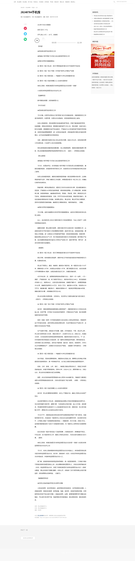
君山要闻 (19, 2)
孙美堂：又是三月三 (97, 87)
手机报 (51, 2)
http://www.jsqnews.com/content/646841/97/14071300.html (53, 517)
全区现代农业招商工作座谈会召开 (101, 23)
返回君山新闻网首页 (28, 538)
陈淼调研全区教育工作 (98, 34)
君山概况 (25, 2)
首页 (15, 2)
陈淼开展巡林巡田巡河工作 (99, 29)
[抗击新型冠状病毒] (102, 62)
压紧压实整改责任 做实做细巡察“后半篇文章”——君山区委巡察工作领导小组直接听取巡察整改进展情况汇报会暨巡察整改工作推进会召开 (103, 18)
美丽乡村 (56, 2)
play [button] (37, 40)
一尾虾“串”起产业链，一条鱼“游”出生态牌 (102, 79)
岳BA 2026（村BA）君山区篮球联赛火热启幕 (103, 26)
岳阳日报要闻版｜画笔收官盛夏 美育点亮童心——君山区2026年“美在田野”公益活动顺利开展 (103, 77)
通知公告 (62, 2)
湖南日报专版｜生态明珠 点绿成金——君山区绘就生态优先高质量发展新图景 (103, 85)
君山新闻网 (28, 7)
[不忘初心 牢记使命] (102, 49)
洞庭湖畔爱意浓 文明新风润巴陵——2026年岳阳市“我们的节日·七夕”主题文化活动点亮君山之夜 (103, 21)
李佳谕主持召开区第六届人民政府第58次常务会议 (103, 15)
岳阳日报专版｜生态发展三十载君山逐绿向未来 (103, 82)
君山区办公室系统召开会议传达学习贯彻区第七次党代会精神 (103, 31)
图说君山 (73, 2)
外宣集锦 (41, 2)
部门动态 (30, 2)
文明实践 (46, 2)
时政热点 (36, 2)
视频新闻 (67, 2)
